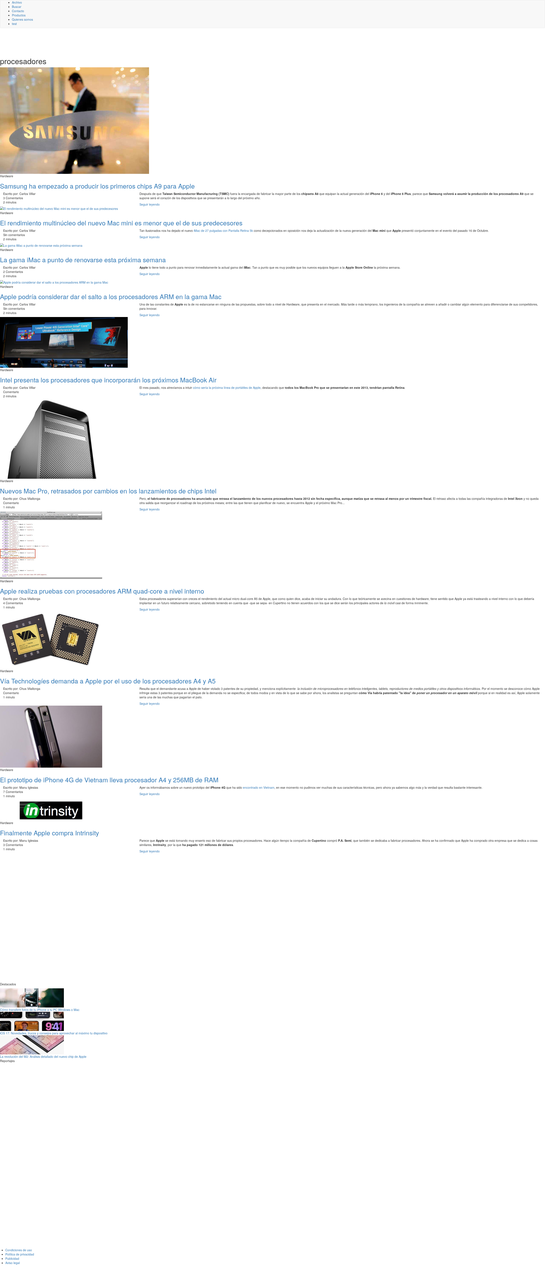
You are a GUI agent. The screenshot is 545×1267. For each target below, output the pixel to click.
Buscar (16, 6)
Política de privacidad (19, 1254)
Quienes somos (22, 19)
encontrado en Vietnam (258, 787)
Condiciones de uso (18, 1250)
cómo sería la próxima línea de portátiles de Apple (227, 387)
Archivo (17, 2)
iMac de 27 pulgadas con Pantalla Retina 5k (223, 230)
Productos (19, 15)
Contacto (18, 11)
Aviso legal (12, 1263)
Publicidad (12, 1258)
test (14, 24)
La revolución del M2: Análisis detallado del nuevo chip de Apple (43, 1056)
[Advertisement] (104, 42)
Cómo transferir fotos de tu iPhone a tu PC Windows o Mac (39, 1010)
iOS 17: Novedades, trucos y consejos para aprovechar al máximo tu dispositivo (54, 1033)
